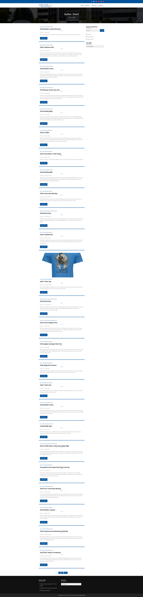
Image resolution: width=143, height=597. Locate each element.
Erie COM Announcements (46, 130)
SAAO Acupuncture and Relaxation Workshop (54, 531)
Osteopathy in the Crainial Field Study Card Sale (55, 467)
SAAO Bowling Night (46, 111)
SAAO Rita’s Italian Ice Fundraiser (50, 552)
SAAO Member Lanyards (47, 510)
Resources (94, 5)
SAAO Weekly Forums (46, 69)
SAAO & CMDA (44, 132)
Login (82, 5)
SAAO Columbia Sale (46, 235)
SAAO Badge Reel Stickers (48, 365)
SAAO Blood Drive (45, 213)
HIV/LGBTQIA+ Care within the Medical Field (48, 588)
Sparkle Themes (82, 595)
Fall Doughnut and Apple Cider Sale (51, 344)
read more (44, 38)
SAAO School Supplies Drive (48, 323)
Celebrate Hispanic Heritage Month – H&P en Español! (48, 584)
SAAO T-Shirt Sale (45, 281)
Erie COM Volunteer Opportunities (48, 211)
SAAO (42, 32)
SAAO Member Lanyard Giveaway (50, 29)
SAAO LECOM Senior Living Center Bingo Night (54, 446)
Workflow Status (90, 36)
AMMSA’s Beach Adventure (45, 590)
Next (66, 572)
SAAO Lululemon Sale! (47, 47)
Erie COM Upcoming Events (46, 26)
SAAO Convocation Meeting (48, 193)
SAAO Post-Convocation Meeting (50, 489)
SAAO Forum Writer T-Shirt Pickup (50, 154)
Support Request (90, 39)
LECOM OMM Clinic (46, 426)
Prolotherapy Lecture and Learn (50, 90)
